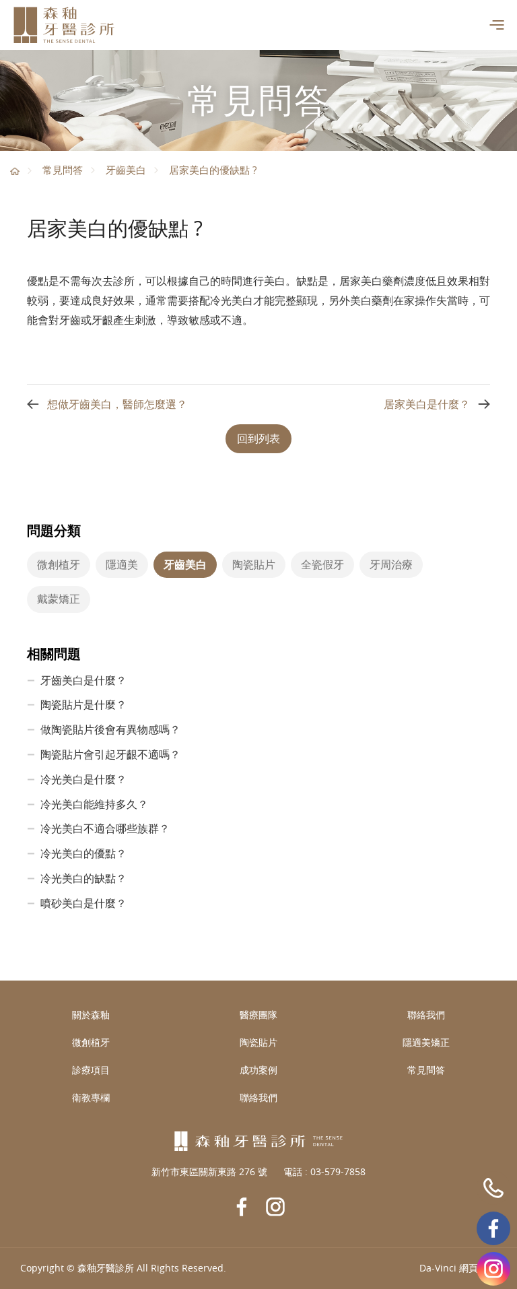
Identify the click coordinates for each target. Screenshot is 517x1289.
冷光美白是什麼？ (83, 779)
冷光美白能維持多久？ (94, 804)
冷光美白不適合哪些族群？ (105, 828)
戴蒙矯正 (58, 598)
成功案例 (258, 1069)
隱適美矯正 (426, 1042)
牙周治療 (391, 564)
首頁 (15, 171)
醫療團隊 (258, 1014)
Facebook (493, 1228)
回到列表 (258, 438)
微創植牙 (58, 564)
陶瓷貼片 (253, 564)
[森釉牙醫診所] (63, 25)
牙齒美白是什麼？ (83, 680)
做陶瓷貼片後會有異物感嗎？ (110, 729)
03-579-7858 (493, 1188)
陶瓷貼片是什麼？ (83, 704)
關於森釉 (91, 1014)
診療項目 (91, 1069)
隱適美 (122, 564)
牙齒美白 (126, 169)
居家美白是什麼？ (427, 404)
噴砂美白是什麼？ (83, 903)
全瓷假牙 (322, 564)
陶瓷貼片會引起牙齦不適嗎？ (110, 754)
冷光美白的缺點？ (83, 878)
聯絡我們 (426, 1014)
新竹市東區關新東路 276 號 (209, 1171)
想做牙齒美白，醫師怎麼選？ (117, 404)
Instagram (493, 1269)
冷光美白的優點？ (83, 853)
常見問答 (62, 169)
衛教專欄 (91, 1097)
